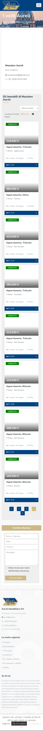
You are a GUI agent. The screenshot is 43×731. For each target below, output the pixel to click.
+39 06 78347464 (10, 621)
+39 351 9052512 (9, 625)
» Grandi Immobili (8, 646)
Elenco (26, 114)
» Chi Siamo (6, 642)
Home (5, 22)
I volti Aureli (15, 22)
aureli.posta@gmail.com (18, 75)
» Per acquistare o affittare (11, 663)
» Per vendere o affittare (10, 659)
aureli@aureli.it (9, 617)
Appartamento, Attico (17, 194)
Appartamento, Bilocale (18, 386)
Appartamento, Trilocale (19, 147)
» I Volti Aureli (7, 651)
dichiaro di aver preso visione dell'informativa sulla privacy (19, 569)
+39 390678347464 (17, 79)
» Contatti (5, 667)
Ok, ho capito (19, 723)
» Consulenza (6, 655)
